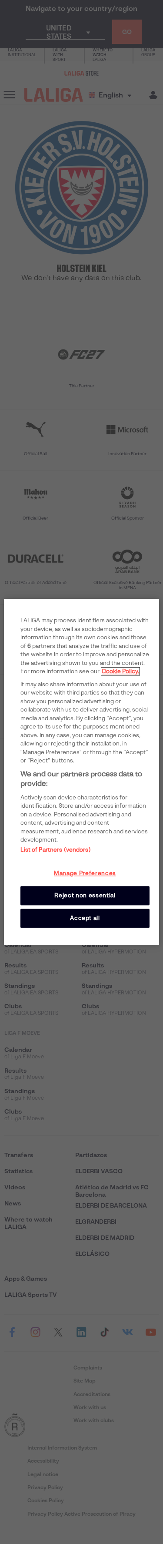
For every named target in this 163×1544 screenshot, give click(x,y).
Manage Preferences (85, 873)
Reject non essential (84, 895)
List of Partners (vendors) (55, 849)
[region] (81, 772)
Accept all (85, 918)
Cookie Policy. (120, 671)
